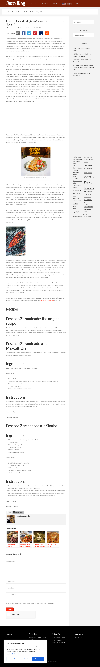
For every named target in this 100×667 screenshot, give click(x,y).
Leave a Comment (45, 27)
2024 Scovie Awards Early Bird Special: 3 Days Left (82, 55)
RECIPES (9, 637)
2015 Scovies (76, 161)
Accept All (38, 659)
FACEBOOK (78, 637)
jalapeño (87, 194)
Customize (12, 659)
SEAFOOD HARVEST (58, 642)
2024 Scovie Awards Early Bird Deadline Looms (82, 61)
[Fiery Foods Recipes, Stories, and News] (17, 3)
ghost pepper (77, 185)
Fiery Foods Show (89, 182)
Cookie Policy (16, 654)
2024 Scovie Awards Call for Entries (81, 49)
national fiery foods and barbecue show (78, 201)
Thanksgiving (87, 216)
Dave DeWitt (89, 176)
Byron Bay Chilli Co (89, 168)
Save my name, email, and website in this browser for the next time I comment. (30, 603)
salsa (74, 206)
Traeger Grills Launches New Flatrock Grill (81, 74)
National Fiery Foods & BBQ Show (89, 199)
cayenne (76, 170)
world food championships (78, 216)
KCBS (74, 196)
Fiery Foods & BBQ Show (78, 181)
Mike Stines (76, 198)
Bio (10, 512)
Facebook (51, 300)
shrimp (85, 214)
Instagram (43, 300)
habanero (89, 188)
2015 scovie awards (89, 159)
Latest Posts (19, 512)
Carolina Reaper (77, 168)
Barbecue (88, 165)
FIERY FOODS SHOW (58, 637)
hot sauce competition (78, 193)
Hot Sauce (77, 190)
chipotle (75, 174)
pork (85, 202)
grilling (75, 187)
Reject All (25, 659)
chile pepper (76, 172)
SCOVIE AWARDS (57, 640)
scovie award (88, 209)
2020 (86, 162)
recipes (86, 204)
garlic (74, 183)
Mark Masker (87, 197)
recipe (75, 204)
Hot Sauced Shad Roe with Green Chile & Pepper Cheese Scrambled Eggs (83, 67)
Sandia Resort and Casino (89, 207)
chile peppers (89, 173)
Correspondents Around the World (15, 27)
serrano (86, 211)
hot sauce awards (88, 191)
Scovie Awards (78, 212)
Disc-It (74, 176)
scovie (74, 208)
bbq (74, 165)
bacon (74, 163)
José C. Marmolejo (23, 516)
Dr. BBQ (76, 178)
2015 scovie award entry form (78, 159)
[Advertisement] (36, 119)
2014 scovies (88, 157)
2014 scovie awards (78, 157)
